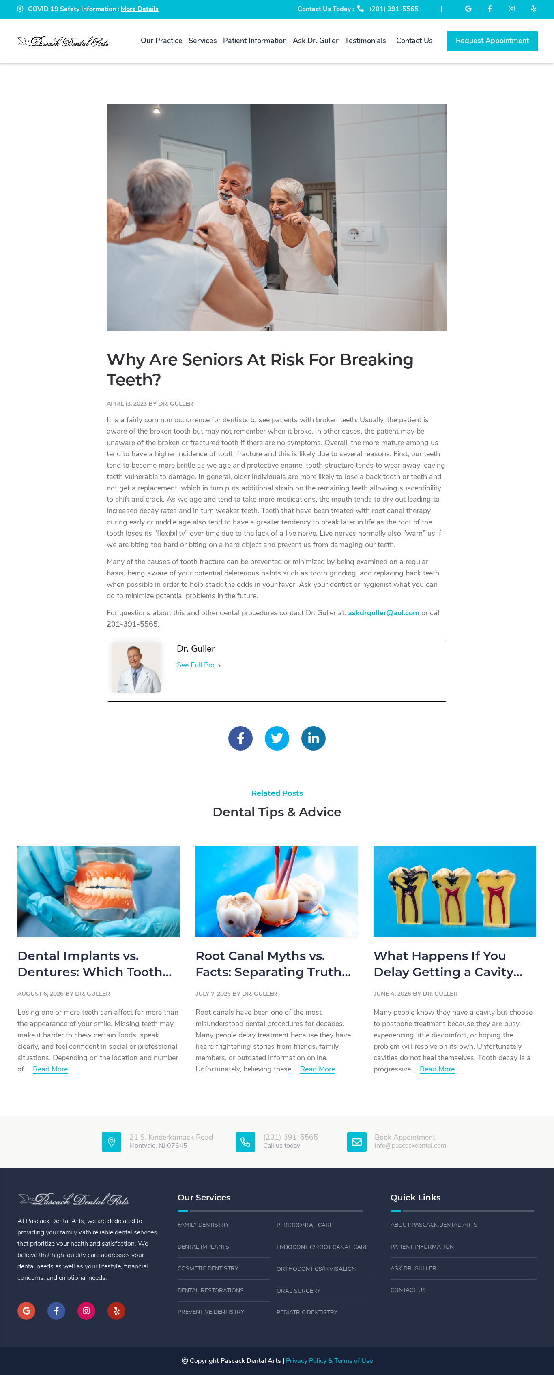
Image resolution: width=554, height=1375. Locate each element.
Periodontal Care (305, 1226)
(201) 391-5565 (290, 1138)
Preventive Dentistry (211, 1312)
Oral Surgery (298, 1291)
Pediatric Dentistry (307, 1313)
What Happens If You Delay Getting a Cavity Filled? (443, 966)
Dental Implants (203, 1247)
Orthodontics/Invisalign (316, 1269)
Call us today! (282, 1146)
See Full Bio (196, 665)
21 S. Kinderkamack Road (171, 1138)
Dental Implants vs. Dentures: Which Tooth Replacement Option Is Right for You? (90, 966)
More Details (140, 9)
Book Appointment (405, 1138)
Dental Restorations (211, 1291)
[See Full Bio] (219, 665)
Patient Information (422, 1247)
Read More (50, 1070)
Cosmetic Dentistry (208, 1269)
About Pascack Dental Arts (434, 1225)
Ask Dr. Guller (413, 1269)
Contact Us (408, 1290)
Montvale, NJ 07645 (158, 1146)
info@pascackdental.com (411, 1146)
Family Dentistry (203, 1225)
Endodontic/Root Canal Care (322, 1248)
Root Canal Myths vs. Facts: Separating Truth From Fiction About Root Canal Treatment (272, 966)
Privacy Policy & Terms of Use (329, 1361)
